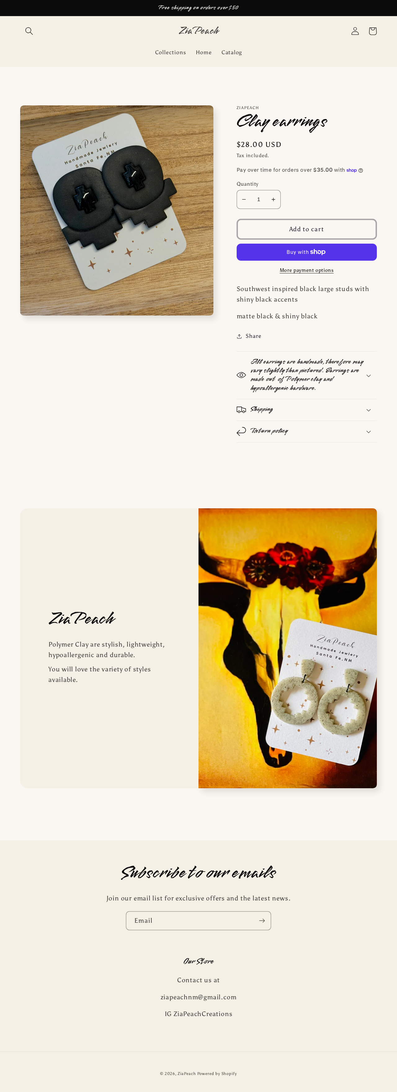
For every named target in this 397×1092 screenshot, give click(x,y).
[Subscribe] (262, 920)
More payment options (307, 270)
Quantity (248, 184)
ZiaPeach (187, 1073)
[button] (29, 31)
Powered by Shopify (217, 1073)
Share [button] (253, 336)
